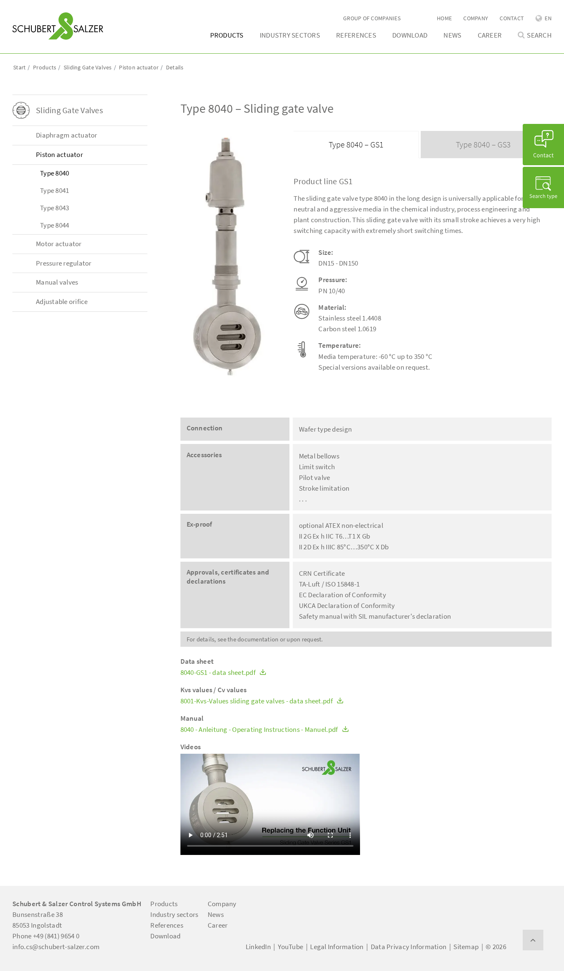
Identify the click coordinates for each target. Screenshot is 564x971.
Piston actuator (59, 154)
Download (409, 35)
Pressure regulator (64, 263)
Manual (192, 718)
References (356, 35)
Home (444, 18)
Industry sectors (290, 35)
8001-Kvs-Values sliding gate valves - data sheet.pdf (257, 701)
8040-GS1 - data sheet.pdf (218, 672)
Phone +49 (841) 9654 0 (45, 935)
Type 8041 (54, 190)
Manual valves (57, 282)
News (452, 35)
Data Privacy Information (408, 946)
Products (227, 35)
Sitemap (466, 946)
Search (539, 35)
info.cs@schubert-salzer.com (56, 946)
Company (475, 18)
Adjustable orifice (62, 301)
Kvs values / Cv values (213, 690)
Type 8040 (54, 173)
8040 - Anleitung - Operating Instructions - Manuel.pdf (259, 729)
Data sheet (197, 661)
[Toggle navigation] (24, 8)
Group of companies (371, 18)
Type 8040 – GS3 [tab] (483, 144)
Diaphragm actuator (66, 135)
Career (490, 35)
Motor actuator (59, 243)
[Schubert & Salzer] (57, 26)
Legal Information (336, 946)
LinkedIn (258, 946)
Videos (190, 747)
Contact (512, 18)
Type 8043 (54, 207)
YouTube (290, 946)
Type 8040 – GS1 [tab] (356, 144)
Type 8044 (54, 225)
